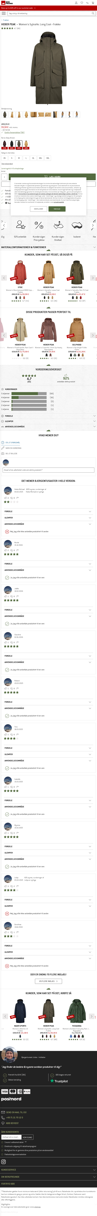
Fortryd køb (8, 1183)
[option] (48, 68)
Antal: (3, 171)
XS (5, 158)
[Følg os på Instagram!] (5, 1162)
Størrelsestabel (7, 164)
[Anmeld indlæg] (17, 498)
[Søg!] (93, 13)
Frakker (6, 20)
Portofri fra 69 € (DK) (17, 1075)
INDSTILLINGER (38, 209)
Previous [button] (4, 225)
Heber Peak (8, 24)
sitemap (37, 1207)
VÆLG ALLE (57, 209)
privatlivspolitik (59, 202)
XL (33, 158)
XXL (40, 158)
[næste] (93, 278)
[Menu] (3, 13)
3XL (47, 158)
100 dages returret (63, 1075)
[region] (48, 196)
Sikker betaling (14, 1080)
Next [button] (93, 225)
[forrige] (4, 278)
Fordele (8, 511)
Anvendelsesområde (14, 524)
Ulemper (9, 517)
